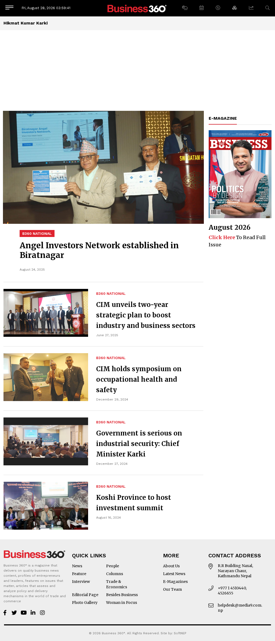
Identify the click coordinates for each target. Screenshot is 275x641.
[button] (184, 8)
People (112, 566)
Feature (79, 573)
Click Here (222, 237)
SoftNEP (180, 633)
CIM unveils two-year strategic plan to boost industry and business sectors (146, 315)
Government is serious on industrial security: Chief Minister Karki (139, 443)
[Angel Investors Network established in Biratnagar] (103, 167)
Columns (114, 573)
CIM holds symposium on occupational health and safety (139, 379)
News (77, 566)
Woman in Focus (121, 602)
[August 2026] (240, 174)
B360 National (37, 233)
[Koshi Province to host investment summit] (45, 505)
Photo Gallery (84, 602)
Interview (81, 581)
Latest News (174, 573)
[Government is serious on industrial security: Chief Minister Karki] (45, 441)
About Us (171, 566)
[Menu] (9, 7)
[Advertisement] (137, 70)
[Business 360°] (137, 8)
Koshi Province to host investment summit (133, 502)
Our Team (172, 589)
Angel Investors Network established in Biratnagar (99, 250)
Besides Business (122, 594)
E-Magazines (175, 581)
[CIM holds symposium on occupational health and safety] (45, 377)
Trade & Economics (116, 584)
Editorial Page (85, 594)
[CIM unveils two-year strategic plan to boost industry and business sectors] (45, 313)
